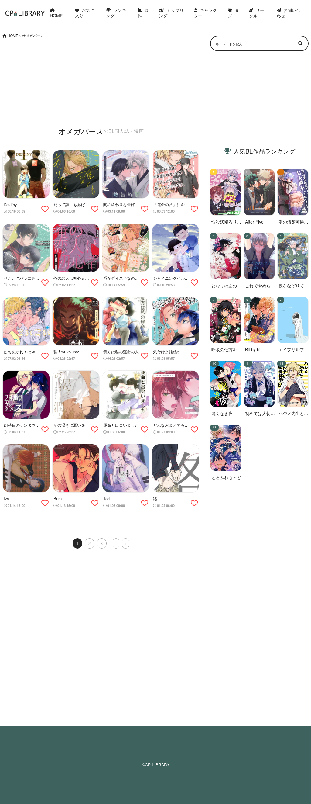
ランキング (116, 13)
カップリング (171, 13)
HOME (56, 15)
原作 (143, 13)
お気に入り (84, 13)
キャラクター (205, 13)
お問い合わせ (288, 13)
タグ (233, 13)
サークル (256, 13)
